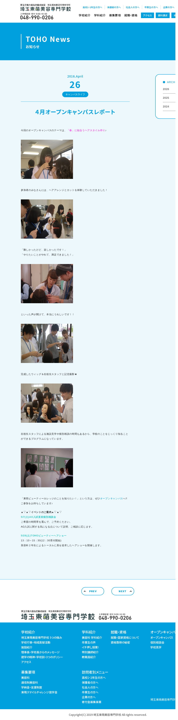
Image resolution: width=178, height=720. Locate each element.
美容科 (25, 677)
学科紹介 (100, 15)
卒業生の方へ (151, 7)
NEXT (123, 591)
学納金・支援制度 (31, 687)
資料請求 (163, 15)
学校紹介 (84, 15)
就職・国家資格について (125, 637)
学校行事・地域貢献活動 (35, 642)
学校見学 (155, 647)
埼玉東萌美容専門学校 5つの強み (41, 637)
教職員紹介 (89, 657)
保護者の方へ (114, 7)
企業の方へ (168, 7)
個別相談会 (157, 642)
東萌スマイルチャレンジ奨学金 (39, 692)
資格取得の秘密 (120, 642)
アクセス (147, 15)
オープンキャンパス (111, 498)
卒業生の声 (89, 642)
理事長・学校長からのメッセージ (40, 652)
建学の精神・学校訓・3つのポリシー (42, 657)
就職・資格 (130, 15)
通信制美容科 (29, 682)
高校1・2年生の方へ (92, 7)
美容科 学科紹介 (92, 637)
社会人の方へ (132, 7)
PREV (93, 591)
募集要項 (115, 15)
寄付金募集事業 (91, 702)
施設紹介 (26, 647)
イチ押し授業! (90, 647)
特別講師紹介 (90, 652)
